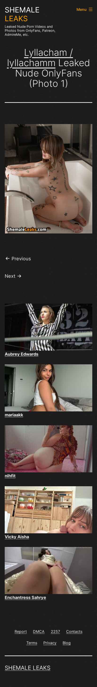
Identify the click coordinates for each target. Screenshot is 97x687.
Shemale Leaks (27, 667)
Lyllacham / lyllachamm (40, 57)
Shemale (22, 14)
